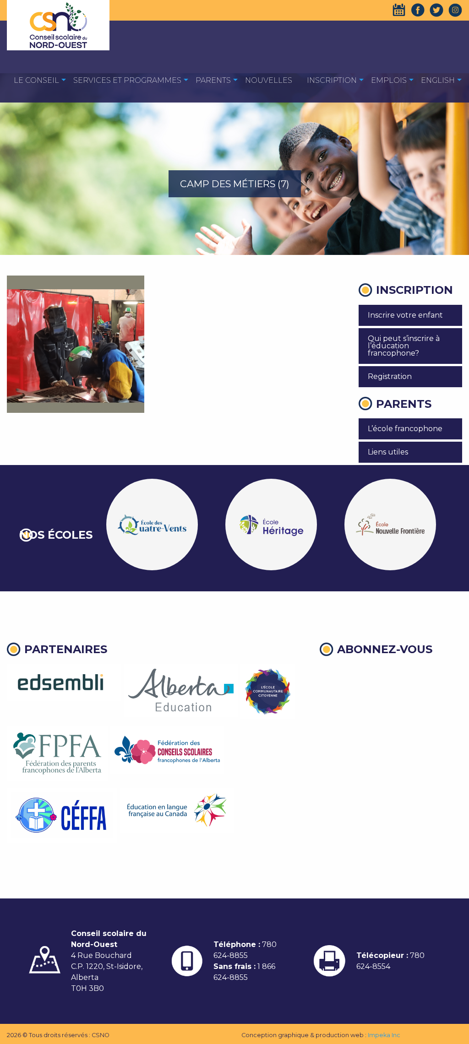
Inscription (332, 80)
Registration (390, 376)
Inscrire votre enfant (405, 315)
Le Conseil (36, 80)
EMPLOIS (389, 80)
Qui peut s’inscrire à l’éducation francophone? (404, 345)
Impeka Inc (384, 1035)
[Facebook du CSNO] (418, 10)
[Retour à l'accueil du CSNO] (58, 25)
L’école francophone (405, 428)
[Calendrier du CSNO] (399, 10)
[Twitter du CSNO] (436, 10)
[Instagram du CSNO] (455, 10)
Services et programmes (127, 80)
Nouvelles (268, 80)
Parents (213, 80)
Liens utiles (388, 452)
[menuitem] (36, 80)
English (438, 80)
